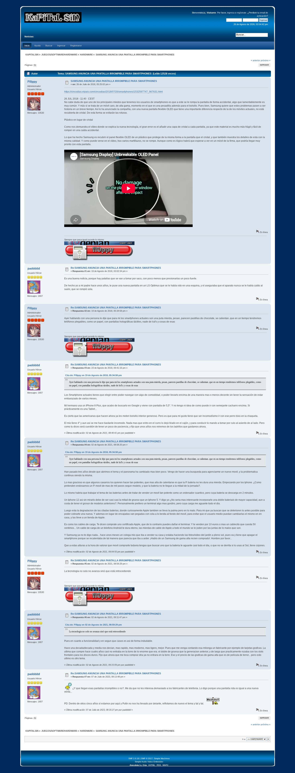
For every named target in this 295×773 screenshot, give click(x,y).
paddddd (33, 268)
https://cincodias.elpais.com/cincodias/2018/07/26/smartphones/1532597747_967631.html (113, 91)
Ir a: (244, 739)
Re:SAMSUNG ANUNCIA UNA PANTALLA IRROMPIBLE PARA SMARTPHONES (116, 267)
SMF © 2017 (147, 758)
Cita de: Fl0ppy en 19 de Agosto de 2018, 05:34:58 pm (93, 375)
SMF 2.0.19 (133, 758)
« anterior (255, 60)
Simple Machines (162, 758)
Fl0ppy (32, 81)
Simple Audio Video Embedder (149, 762)
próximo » (265, 60)
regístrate (241, 12)
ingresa (230, 12)
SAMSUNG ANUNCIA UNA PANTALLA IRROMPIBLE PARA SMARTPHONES (114, 81)
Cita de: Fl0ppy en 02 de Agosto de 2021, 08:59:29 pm (93, 624)
